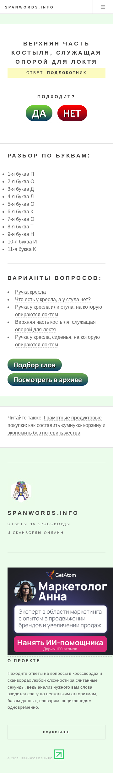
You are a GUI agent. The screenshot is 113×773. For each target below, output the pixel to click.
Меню (103, 7)
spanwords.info (29, 7)
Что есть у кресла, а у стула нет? (53, 299)
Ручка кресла (30, 292)
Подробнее (56, 732)
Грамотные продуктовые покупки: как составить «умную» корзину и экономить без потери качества (56, 425)
